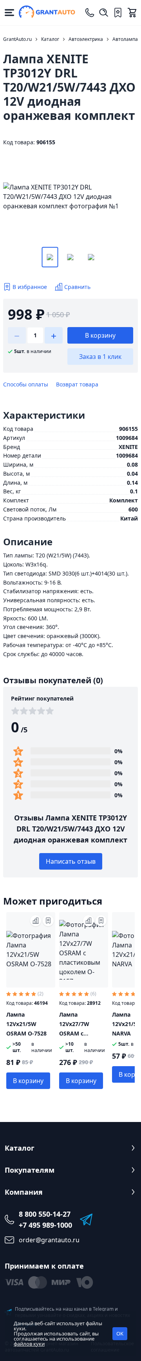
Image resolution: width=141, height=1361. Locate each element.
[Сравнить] (35, 920)
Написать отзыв (71, 861)
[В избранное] (48, 920)
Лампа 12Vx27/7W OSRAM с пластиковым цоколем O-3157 (82, 1033)
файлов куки (29, 1343)
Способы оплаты (25, 384)
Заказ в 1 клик (100, 356)
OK (119, 1333)
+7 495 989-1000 (45, 1225)
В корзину (100, 335)
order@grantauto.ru (49, 1240)
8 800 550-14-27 (44, 1214)
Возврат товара (77, 384)
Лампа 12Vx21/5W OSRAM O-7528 (26, 1024)
